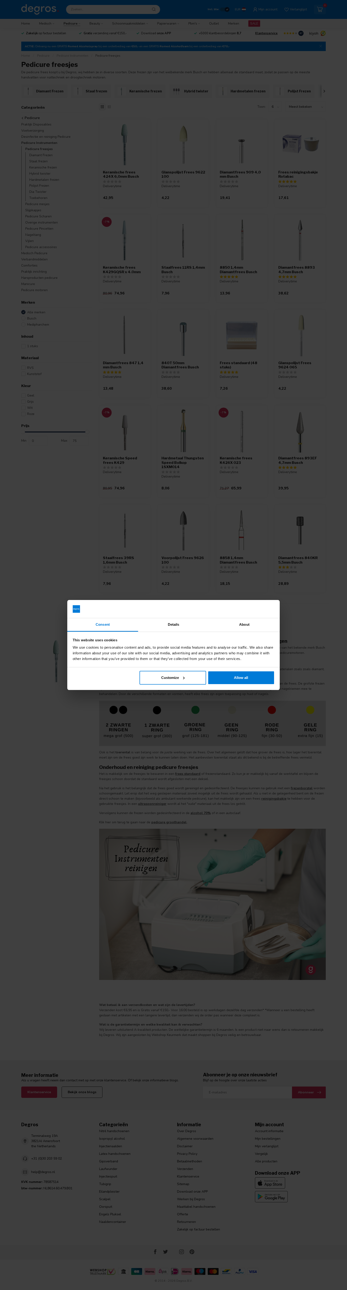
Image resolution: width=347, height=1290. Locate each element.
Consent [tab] (103, 624)
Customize (170, 678)
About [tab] (244, 624)
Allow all (241, 678)
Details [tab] (173, 624)
